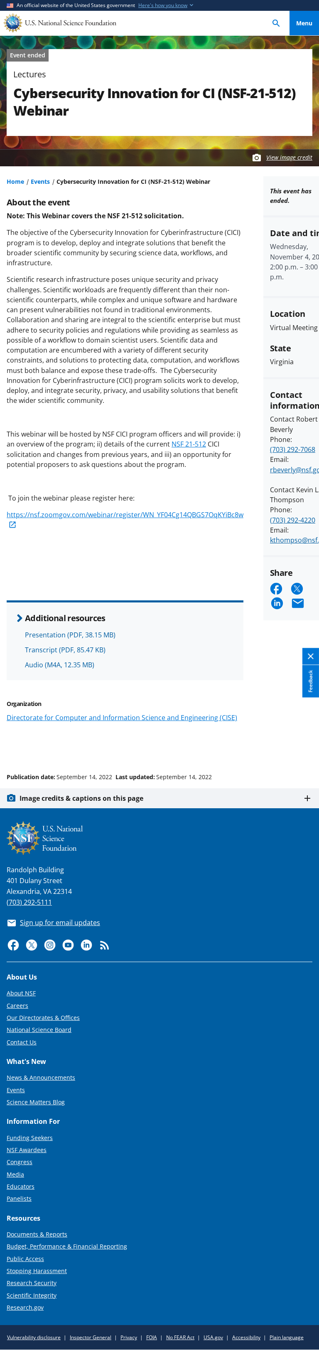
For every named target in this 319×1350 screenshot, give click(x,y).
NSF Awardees (27, 1150)
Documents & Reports (37, 1234)
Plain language (287, 1337)
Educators (20, 1186)
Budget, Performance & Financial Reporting (67, 1246)
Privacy (128, 1337)
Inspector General (90, 1337)
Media (15, 1174)
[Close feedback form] (310, 656)
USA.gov (213, 1337)
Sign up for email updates (60, 922)
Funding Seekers (30, 1138)
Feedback (310, 681)
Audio (59, 664)
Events (40, 181)
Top (304, 745)
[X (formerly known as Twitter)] (31, 945)
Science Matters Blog (36, 1102)
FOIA (151, 1337)
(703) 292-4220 (292, 520)
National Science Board (39, 1030)
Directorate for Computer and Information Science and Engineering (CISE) (122, 717)
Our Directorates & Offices (43, 1018)
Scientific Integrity (31, 1295)
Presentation (70, 634)
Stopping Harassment (37, 1271)
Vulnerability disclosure (34, 1337)
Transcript (65, 649)
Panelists (19, 1198)
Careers (17, 1005)
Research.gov (25, 1307)
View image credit (289, 157)
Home (15, 181)
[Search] (276, 23)
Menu (304, 23)
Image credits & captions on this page (81, 798)
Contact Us (22, 1042)
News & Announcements (41, 1077)
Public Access (25, 1259)
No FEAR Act (180, 1337)
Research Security (31, 1283)
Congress (19, 1162)
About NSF (21, 993)
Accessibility (246, 1337)
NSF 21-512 (189, 444)
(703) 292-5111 (29, 902)
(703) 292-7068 (292, 449)
